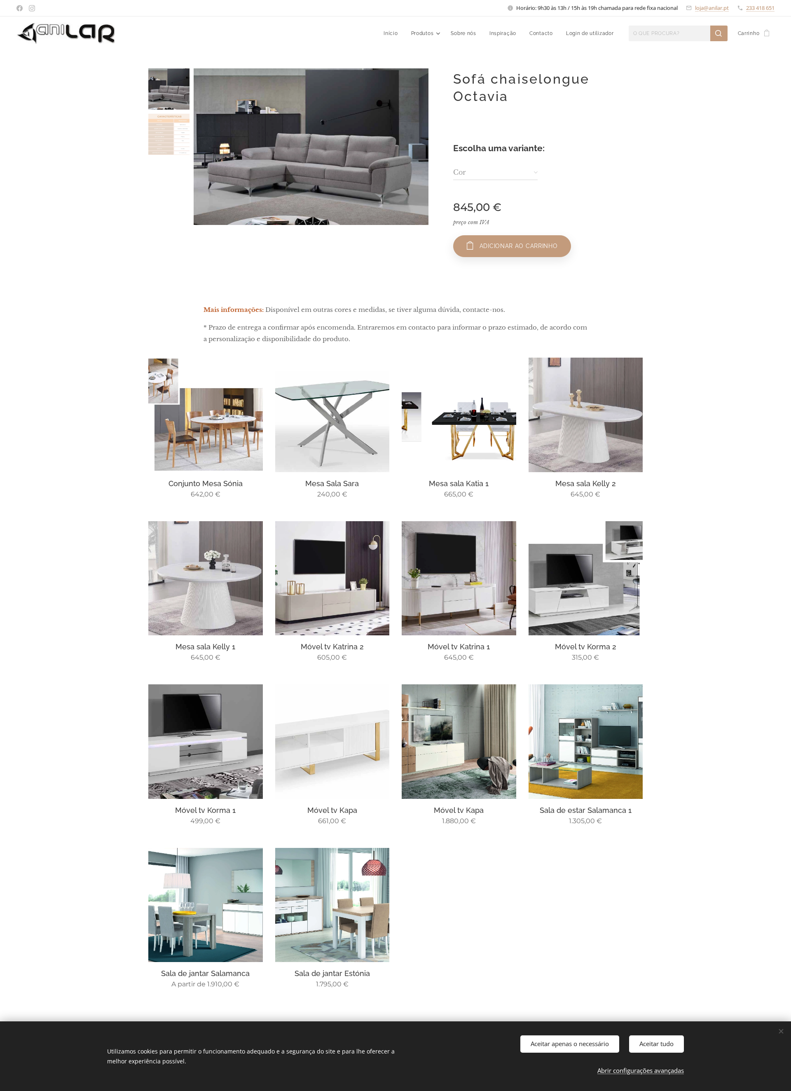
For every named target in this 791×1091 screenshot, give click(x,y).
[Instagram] (32, 8)
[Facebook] (19, 8)
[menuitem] (392, 33)
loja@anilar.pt (712, 8)
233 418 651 (760, 8)
